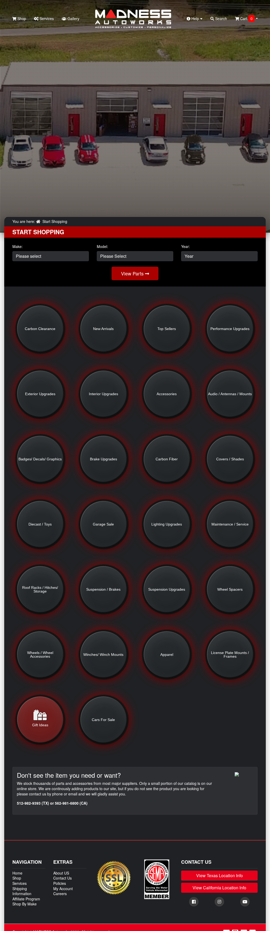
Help (195, 18)
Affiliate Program (26, 898)
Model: (102, 246)
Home (17, 873)
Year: (185, 246)
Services (46, 18)
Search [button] (220, 18)
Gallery (72, 18)
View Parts (133, 273)
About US (61, 873)
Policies (59, 883)
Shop (21, 18)
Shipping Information (21, 891)
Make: (17, 246)
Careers (60, 893)
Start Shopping (54, 221)
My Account (63, 888)
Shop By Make (24, 903)
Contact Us (62, 878)
